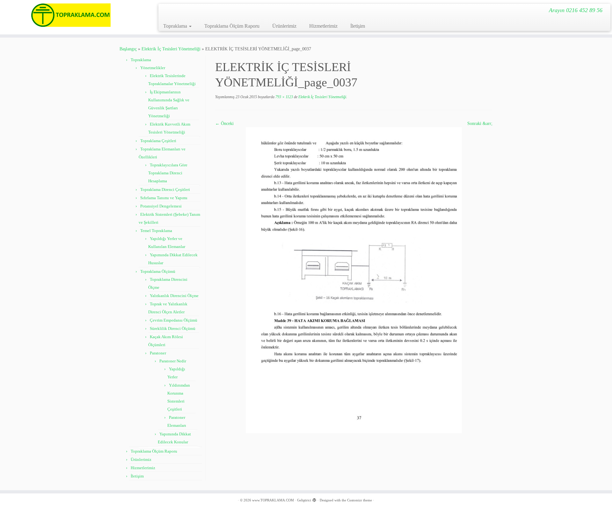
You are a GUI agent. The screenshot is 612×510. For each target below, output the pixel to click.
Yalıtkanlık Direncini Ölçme (174, 295)
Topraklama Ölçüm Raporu (231, 26)
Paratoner (158, 353)
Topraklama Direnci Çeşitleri (165, 189)
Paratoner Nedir (172, 361)
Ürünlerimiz (284, 26)
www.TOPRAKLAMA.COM (273, 500)
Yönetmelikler (152, 67)
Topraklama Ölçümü (157, 271)
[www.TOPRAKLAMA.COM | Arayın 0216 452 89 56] (70, 15)
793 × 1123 (283, 97)
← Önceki (224, 123)
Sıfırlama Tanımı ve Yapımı (163, 197)
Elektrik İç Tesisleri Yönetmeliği (171, 49)
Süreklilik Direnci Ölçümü (172, 328)
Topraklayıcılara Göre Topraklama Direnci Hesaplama (167, 173)
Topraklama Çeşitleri (158, 140)
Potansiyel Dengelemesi (161, 206)
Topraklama (175, 26)
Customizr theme (359, 500)
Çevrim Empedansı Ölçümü (173, 320)
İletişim (357, 26)
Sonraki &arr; (479, 123)
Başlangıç (128, 49)
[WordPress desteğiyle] (314, 499)
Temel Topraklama (156, 230)
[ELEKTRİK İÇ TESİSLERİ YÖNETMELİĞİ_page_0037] (354, 279)
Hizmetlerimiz (323, 26)
